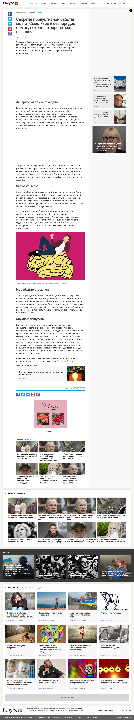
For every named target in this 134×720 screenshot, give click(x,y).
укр (121, 3)
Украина (54, 3)
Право (43, 3)
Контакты (68, 717)
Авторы (78, 717)
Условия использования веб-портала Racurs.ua (19, 717)
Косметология (28, 588)
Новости (33, 3)
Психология (33, 12)
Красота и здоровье (87, 3)
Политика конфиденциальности (50, 717)
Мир (63, 3)
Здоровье (41, 588)
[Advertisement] (50, 76)
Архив (87, 717)
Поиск (95, 717)
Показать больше (67, 697)
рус (124, 3)
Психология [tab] (13, 588)
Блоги (72, 3)
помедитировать (34, 310)
